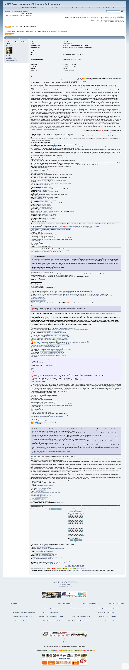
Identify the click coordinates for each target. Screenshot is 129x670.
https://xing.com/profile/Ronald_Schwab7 (43, 552)
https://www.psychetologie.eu (46, 212)
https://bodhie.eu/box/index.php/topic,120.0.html (104, 313)
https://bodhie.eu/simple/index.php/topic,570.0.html (77, 342)
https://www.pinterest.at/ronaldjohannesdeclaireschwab (49, 557)
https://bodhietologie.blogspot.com (49, 554)
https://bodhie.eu (112, 78)
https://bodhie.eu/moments (45, 184)
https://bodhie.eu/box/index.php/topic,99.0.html (53, 309)
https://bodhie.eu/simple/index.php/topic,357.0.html (50, 266)
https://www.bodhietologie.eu (71, 226)
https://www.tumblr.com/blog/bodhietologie (45, 555)
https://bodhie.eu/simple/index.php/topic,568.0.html (55, 339)
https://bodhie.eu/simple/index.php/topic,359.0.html (42, 230)
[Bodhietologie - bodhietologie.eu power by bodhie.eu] (9, 55)
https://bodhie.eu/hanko (26, 621)
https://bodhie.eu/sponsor (44, 204)
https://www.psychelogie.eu (44, 208)
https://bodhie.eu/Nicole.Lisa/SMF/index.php (103, 295)
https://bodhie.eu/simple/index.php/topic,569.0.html (85, 341)
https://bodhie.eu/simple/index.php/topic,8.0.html (62, 115)
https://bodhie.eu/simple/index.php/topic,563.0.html (57, 334)
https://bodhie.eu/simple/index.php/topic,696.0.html (42, 396)
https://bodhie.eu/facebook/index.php (40, 452)
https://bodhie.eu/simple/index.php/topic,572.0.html (48, 345)
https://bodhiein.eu (41, 170)
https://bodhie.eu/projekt (47, 179)
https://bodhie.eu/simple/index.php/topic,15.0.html (42, 394)
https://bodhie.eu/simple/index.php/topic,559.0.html (112, 21)
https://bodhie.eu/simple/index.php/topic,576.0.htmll (58, 349)
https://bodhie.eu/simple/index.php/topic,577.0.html (51, 350)
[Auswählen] (36, 356)
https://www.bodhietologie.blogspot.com (45, 558)
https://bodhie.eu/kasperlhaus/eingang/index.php (49, 492)
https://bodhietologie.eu (65, 113)
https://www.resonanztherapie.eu (48, 215)
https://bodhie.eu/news (46, 187)
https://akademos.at (103, 164)
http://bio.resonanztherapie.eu (49, 218)
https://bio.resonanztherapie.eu (38, 301)
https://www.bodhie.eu (50, 157)
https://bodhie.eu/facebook (115, 132)
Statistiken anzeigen (11, 60)
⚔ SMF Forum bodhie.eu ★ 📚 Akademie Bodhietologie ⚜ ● (33, 4)
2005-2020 (63, 582)
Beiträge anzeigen (11, 58)
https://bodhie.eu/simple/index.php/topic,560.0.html (76, 329)
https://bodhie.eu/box (42, 173)
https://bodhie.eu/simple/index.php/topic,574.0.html (57, 348)
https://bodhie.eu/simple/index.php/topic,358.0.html (64, 561)
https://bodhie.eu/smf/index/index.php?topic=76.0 (71, 144)
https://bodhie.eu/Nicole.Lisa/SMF (45, 198)
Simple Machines (71, 581)
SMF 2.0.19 (58, 581)
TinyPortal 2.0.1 (56, 582)
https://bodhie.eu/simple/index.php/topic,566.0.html (55, 338)
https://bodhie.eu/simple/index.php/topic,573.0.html (47, 346)
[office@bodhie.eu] (7, 55)
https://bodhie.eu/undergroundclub (46, 176)
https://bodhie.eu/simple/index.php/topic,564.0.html (55, 335)
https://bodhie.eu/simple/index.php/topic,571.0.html (58, 343)
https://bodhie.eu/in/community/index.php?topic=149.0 (82, 302)
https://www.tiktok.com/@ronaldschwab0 (49, 550)
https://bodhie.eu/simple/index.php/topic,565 (60, 336)
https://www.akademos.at (66, 239)
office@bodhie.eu (67, 43)
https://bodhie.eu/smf (45, 181)
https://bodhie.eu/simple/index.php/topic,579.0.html (51, 353)
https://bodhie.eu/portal (40, 279)
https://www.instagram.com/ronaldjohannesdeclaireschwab (50, 548)
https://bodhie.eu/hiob (41, 193)
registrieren (25, 11)
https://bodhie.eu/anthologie (42, 190)
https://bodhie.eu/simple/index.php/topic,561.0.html (51, 331)
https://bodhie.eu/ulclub (41, 221)
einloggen (18, 11)
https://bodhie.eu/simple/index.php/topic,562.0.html (55, 332)
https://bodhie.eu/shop (43, 201)
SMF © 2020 (64, 581)
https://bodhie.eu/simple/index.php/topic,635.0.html (43, 268)
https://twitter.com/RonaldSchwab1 (44, 545)
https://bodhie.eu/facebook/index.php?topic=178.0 (76, 81)
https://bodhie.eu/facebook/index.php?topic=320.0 (76, 566)
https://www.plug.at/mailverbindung (81, 570)
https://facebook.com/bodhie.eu (44, 547)
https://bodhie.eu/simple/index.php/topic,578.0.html (52, 352)
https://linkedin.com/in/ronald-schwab (44, 551)
